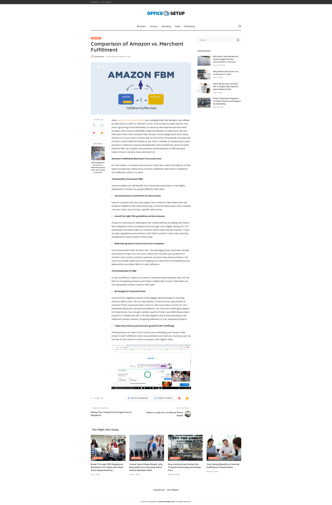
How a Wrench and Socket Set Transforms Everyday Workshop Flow (184, 467)
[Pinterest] (94, 133)
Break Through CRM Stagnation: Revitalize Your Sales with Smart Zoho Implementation (107, 467)
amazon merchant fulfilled (131, 120)
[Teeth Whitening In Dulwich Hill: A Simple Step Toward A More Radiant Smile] (204, 88)
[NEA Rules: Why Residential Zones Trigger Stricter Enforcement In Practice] (204, 61)
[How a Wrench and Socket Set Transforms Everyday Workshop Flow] (185, 448)
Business (96, 38)
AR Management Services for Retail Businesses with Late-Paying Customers (98, 168)
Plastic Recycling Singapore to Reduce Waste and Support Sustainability (227, 101)
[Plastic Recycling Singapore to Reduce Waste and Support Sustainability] (204, 103)
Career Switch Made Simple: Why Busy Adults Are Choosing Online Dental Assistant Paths (145, 467)
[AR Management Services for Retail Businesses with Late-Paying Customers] (98, 153)
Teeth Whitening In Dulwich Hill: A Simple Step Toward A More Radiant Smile (225, 86)
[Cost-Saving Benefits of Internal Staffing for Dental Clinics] (224, 448)
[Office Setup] (166, 13)
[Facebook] (94, 125)
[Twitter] (102, 125)
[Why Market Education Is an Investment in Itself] (204, 74)
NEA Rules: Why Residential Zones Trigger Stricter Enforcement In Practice (225, 59)
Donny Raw (99, 56)
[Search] (239, 26)
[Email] (102, 133)
